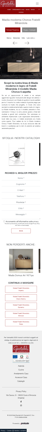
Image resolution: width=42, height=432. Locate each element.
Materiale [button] (16, 38)
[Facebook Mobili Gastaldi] (21, 401)
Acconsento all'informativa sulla (22, 221)
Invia (21, 231)
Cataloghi (21, 381)
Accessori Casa (21, 377)
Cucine (21, 370)
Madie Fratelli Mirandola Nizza (21, 323)
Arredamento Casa (18, 9)
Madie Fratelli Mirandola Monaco (21, 314)
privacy (36, 221)
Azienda (21, 366)
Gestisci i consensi (20, 430)
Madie (27, 9)
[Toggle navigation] (37, 3)
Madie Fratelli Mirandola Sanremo (21, 306)
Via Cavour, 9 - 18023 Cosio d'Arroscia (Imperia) (21, 396)
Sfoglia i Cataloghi (29, 30)
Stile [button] (23, 38)
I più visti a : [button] (31, 38)
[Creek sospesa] (15, 43)
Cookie (9, 430)
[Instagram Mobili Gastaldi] (21, 405)
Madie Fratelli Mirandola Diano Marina (21, 298)
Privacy (3, 430)
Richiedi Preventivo (12, 30)
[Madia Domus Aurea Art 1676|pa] (26, 43)
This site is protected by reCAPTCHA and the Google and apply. (22, 224)
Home (9, 9)
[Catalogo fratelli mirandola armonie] (16, 154)
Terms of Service (21, 225)
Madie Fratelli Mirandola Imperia (21, 289)
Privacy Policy (36, 223)
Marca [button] (9, 38)
